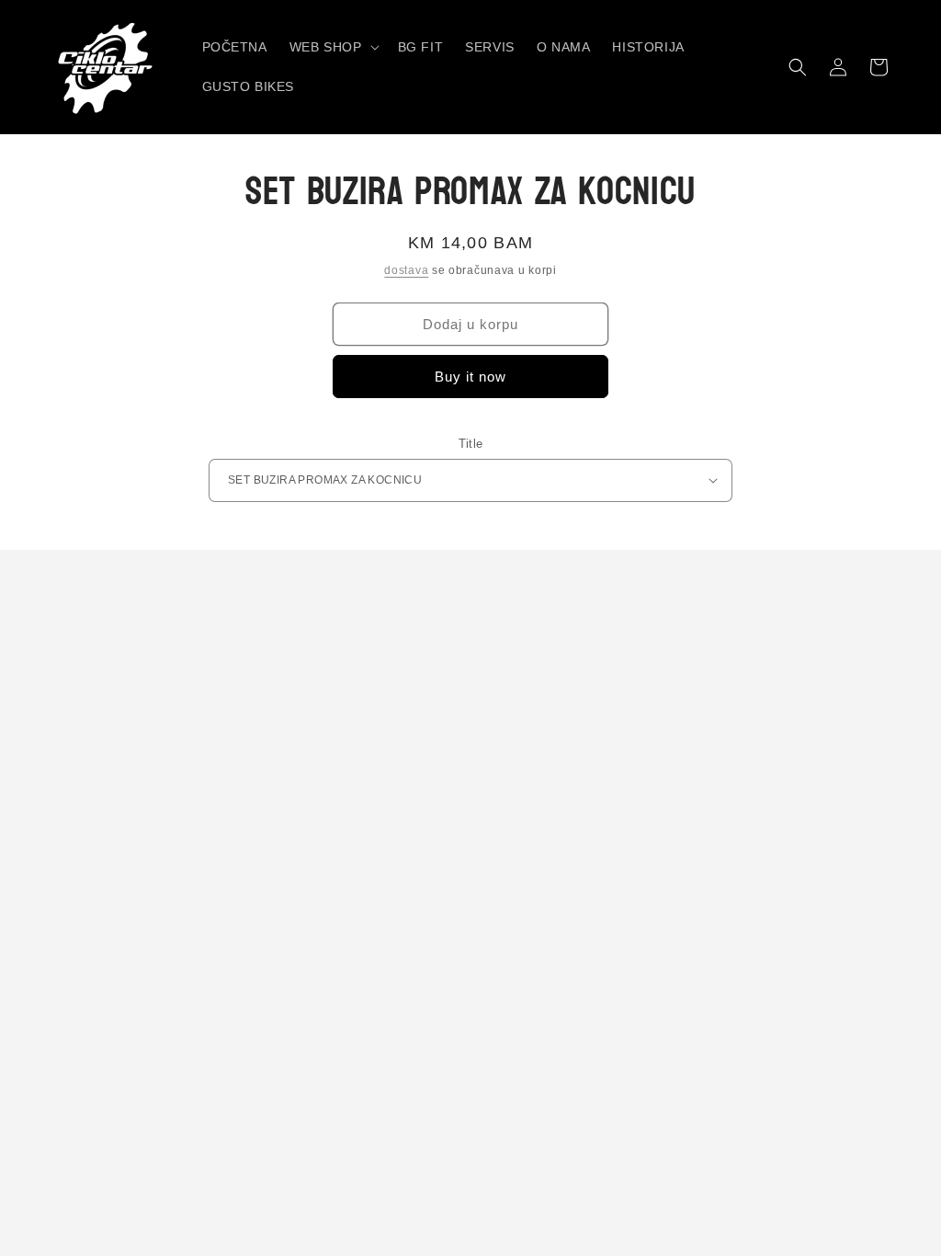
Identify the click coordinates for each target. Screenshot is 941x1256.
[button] (332, 47)
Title (471, 444)
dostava (406, 270)
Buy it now (470, 376)
